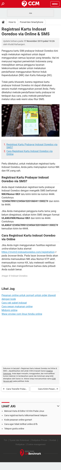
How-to (12, 22)
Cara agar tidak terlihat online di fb (21, 424)
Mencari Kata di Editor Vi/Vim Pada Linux (24, 411)
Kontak (53, 440)
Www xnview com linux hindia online (22, 314)
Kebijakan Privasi (39, 440)
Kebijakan (20, 444)
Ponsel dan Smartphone (31, 22)
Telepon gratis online (14, 428)
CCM (54, 379)
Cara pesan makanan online (17, 306)
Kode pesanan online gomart (18, 419)
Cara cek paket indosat (14, 302)
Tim (5, 440)
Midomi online (9, 310)
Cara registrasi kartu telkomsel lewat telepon (25, 415)
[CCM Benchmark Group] (30, 453)
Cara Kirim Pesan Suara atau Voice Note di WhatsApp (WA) (44, 389)
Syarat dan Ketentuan (19, 440)
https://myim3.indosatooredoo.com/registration (28, 252)
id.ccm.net (8, 381)
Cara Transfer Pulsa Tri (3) (15, 389)
